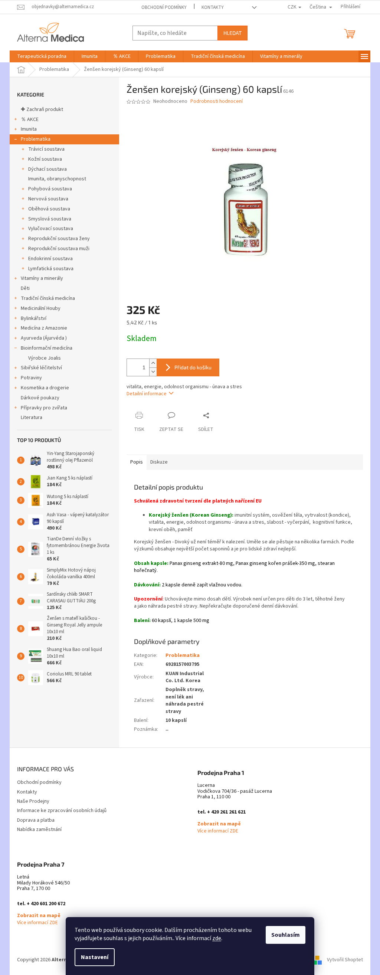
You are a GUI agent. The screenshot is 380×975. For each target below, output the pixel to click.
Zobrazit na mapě (219, 824)
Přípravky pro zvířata (44, 408)
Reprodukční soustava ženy (59, 238)
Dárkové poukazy (40, 398)
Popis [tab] (136, 462)
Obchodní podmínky (164, 7)
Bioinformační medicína (46, 348)
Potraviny (31, 378)
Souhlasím (285, 935)
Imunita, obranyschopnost (57, 179)
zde (216, 938)
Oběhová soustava (49, 209)
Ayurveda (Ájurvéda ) (44, 338)
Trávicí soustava (46, 149)
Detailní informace (147, 393)
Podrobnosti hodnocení (216, 101)
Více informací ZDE (217, 831)
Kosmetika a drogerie (45, 388)
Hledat (232, 33)
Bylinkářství (33, 318)
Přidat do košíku (193, 367)
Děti (25, 288)
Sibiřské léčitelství (41, 368)
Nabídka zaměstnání (39, 829)
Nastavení (94, 957)
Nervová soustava (48, 199)
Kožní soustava (45, 159)
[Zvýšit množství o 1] (153, 363)
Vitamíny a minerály (42, 278)
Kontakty (213, 7)
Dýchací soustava (47, 169)
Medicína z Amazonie (44, 328)
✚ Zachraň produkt (42, 109)
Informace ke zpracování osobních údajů (62, 810)
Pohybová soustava (50, 189)
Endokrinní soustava (50, 258)
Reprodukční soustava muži (58, 248)
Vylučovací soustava (50, 228)
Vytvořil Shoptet (345, 959)
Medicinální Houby (40, 308)
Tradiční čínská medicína (48, 298)
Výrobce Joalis (44, 358)
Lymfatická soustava (50, 268)
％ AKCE (30, 119)
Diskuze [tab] (159, 462)
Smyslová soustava (49, 219)
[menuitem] (42, 56)
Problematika (35, 139)
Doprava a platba (36, 820)
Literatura (31, 417)
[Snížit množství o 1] (153, 371)
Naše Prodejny (33, 801)
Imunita (29, 129)
